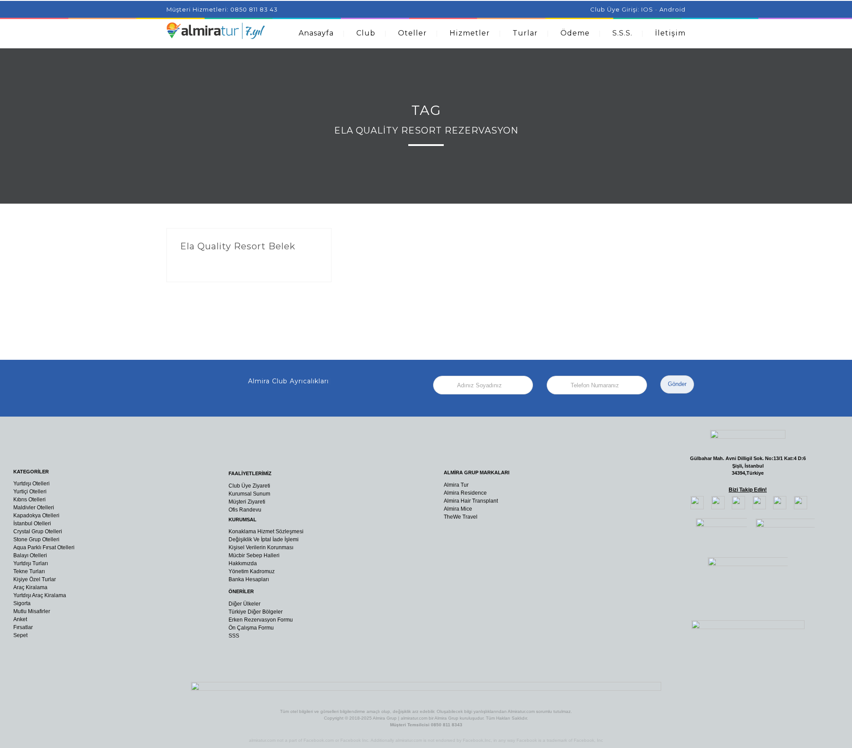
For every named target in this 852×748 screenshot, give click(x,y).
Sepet (20, 635)
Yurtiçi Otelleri (30, 491)
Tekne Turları (29, 571)
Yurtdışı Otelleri (31, 483)
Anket (20, 619)
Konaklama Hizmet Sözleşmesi (266, 531)
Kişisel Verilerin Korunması (261, 547)
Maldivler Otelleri (33, 507)
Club (365, 33)
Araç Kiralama (30, 587)
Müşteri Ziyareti (247, 502)
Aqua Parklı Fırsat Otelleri (44, 547)
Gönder (677, 384)
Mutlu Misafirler (31, 611)
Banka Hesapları (249, 579)
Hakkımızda (243, 563)
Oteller (412, 33)
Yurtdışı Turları (30, 563)
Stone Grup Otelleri (36, 539)
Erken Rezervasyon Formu (261, 620)
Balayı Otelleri (30, 555)
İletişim (670, 33)
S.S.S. (622, 33)
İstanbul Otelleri (32, 523)
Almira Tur (456, 485)
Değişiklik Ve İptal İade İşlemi (264, 539)
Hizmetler (470, 33)
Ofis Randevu (245, 510)
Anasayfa (316, 33)
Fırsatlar (23, 627)
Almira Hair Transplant (471, 501)
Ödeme (575, 33)
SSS (234, 636)
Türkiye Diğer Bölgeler (256, 612)
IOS (647, 9)
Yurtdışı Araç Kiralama (39, 595)
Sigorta (22, 603)
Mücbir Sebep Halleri (254, 555)
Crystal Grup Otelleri (37, 531)
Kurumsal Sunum (249, 494)
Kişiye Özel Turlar (34, 579)
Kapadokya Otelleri (36, 515)
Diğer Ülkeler (244, 604)
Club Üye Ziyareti (249, 486)
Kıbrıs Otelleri (29, 499)
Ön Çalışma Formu (251, 628)
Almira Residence (465, 493)
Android (672, 9)
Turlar (525, 33)
